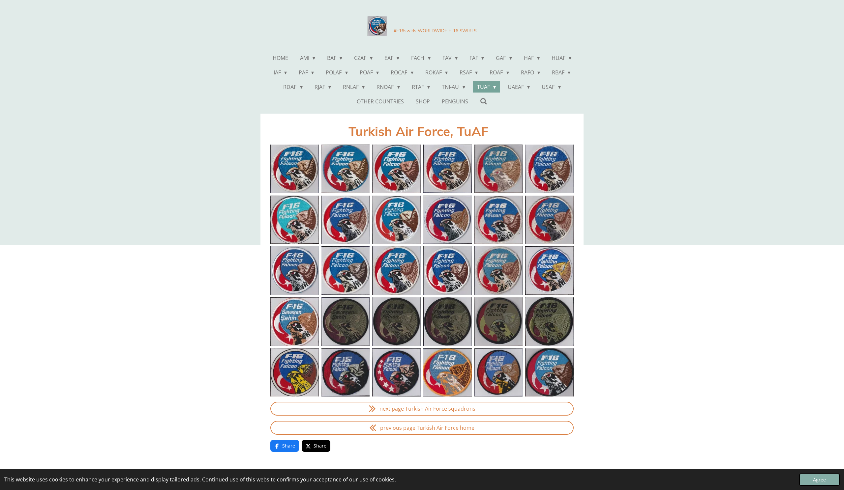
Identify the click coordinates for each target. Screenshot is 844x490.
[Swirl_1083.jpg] (549, 270)
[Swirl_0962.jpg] (294, 321)
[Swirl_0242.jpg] (447, 168)
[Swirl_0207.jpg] (345, 219)
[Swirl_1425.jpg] (549, 372)
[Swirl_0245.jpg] (345, 270)
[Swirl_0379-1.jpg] (294, 168)
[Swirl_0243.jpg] (498, 270)
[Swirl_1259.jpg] (549, 219)
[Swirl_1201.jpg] (396, 168)
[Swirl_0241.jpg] (549, 168)
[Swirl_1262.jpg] (498, 168)
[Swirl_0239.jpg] (396, 270)
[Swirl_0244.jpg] (447, 270)
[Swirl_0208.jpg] (447, 219)
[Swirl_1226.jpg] (294, 372)
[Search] (484, 101)
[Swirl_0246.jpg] (498, 372)
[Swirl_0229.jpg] (396, 321)
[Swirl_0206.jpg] (447, 321)
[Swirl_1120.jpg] (498, 219)
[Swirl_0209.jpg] (294, 270)
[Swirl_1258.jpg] (345, 168)
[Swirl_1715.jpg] (396, 219)
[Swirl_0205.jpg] (345, 321)
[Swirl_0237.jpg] (396, 372)
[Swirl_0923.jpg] (549, 321)
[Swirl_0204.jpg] (345, 372)
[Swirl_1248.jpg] (498, 321)
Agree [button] (819, 479)
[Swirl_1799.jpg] (294, 219)
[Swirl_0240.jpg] (447, 372)
